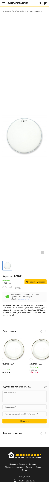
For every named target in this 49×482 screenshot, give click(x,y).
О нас (24, 470)
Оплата (22, 464)
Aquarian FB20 (8, 364)
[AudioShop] (17, 3)
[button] (41, 331)
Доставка (32, 464)
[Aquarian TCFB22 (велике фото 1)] (7, 266)
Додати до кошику (37, 282)
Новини (13, 464)
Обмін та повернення (14, 467)
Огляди (29, 467)
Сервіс (38, 467)
